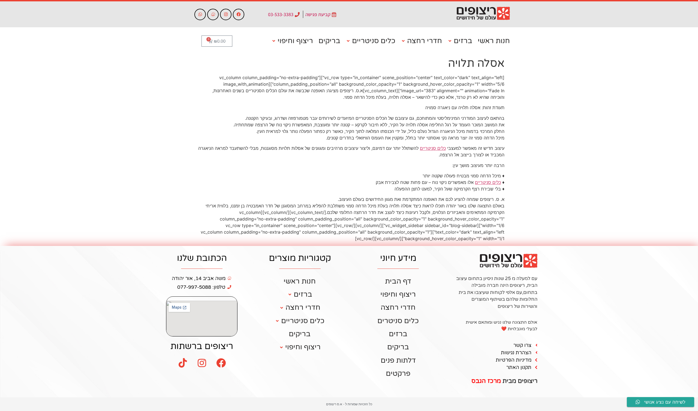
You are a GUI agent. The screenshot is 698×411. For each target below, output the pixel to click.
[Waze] (213, 14)
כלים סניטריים (433, 148)
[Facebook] (238, 14)
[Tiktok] (182, 363)
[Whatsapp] (200, 14)
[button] (460, 40)
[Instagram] (225, 14)
